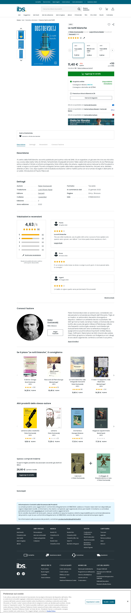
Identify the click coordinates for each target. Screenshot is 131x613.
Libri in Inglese (21, 541)
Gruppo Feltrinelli (102, 569)
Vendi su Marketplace (85, 575)
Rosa (61, 253)
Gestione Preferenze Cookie (68, 580)
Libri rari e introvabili (40, 535)
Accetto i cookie (109, 602)
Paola (61, 223)
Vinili (51, 538)
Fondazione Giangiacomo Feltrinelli (105, 577)
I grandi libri (42, 197)
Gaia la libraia (45, 577)
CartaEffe (38, 2)
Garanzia (63, 577)
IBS (76, 68)
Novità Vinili (53, 541)
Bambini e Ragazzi (73, 544)
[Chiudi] (127, 601)
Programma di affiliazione (86, 572)
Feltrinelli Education (103, 581)
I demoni (77, 476)
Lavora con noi (83, 577)
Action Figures (88, 547)
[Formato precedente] (70, 50)
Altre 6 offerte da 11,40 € (85, 68)
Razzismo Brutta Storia (104, 584)
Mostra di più (109, 298)
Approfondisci (73, 342)
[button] (79, 9)
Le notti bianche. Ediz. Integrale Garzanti (77, 381)
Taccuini (103, 532)
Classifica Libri (21, 535)
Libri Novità (20, 532)
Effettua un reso (64, 575)
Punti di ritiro (46, 2)
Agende (103, 535)
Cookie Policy (51, 611)
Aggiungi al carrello (92, 74)
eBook (19, 544)
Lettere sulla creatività (30, 431)
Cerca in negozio (91, 98)
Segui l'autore (55, 333)
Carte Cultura (66, 2)
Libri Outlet (20, 538)
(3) (43, 238)
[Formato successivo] (112, 50)
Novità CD (53, 532)
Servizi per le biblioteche (85, 569)
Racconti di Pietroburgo (53, 380)
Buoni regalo (56, 2)
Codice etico (82, 580)
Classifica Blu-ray (72, 538)
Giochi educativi (89, 537)
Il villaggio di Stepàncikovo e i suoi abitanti (103, 477)
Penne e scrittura (106, 538)
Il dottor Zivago (30, 380)
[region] (65, 601)
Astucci (103, 544)
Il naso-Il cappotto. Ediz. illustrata (101, 381)
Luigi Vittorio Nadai (96, 32)
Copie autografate (39, 538)
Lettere (54, 431)
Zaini (102, 541)
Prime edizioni (38, 532)
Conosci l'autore (57, 145)
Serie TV (69, 541)
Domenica (77, 431)
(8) (38, 229)
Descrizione (21, 145)
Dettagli (32, 145)
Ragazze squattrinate (101, 431)
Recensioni (43, 145)
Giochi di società (89, 540)
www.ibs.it (38, 511)
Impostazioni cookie (92, 602)
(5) (43, 235)
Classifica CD (54, 535)
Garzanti (72, 34)
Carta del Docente (90, 105)
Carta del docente (77, 2)
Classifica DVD (71, 535)
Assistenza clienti (92, 2)
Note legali (21, 491)
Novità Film (70, 532)
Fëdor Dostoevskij (76, 32)
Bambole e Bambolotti (87, 543)
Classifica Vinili (55, 544)
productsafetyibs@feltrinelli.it (69, 519)
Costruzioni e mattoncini (88, 533)
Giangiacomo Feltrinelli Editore (104, 573)
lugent (61, 277)
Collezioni (37, 541)
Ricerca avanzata (86, 9)
